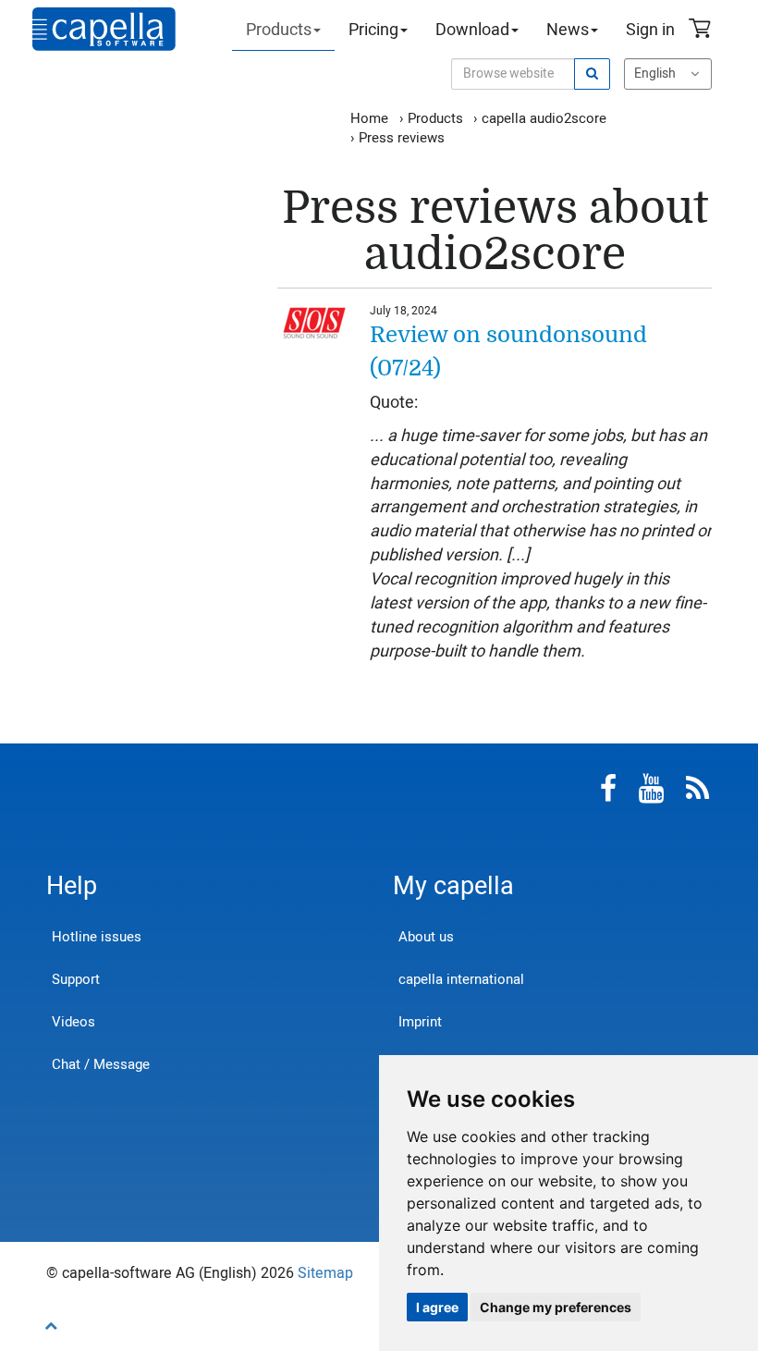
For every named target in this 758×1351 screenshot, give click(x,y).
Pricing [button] (373, 30)
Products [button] (279, 30)
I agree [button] (437, 1307)
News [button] (567, 30)
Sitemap (325, 1273)
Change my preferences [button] (555, 1307)
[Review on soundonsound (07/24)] (314, 321)
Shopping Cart (702, 30)
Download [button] (472, 30)
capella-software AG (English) (104, 29)
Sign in (650, 30)
